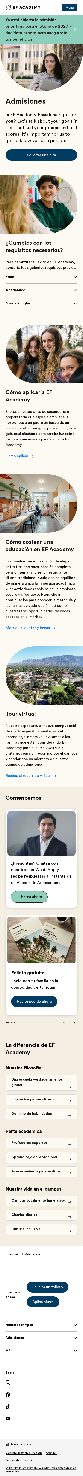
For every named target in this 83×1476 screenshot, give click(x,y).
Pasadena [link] (12, 1254)
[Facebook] (41, 1394)
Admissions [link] (33, 1254)
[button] (75, 29)
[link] (23, 7)
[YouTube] (41, 1418)
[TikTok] (41, 1406)
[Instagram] (41, 1382)
